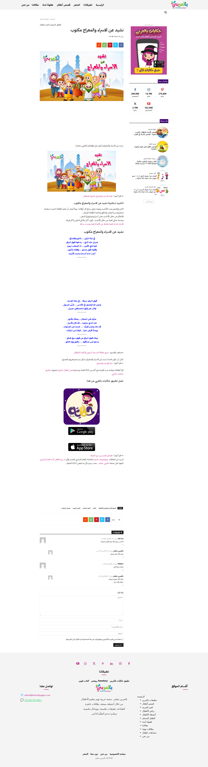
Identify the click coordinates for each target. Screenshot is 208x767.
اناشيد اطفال (45, 25)
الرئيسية (52, 19)
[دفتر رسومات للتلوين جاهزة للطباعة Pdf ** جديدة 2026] (162, 161)
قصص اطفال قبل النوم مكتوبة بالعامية (145, 147)
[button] (165, 12)
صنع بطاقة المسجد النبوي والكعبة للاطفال (91, 352)
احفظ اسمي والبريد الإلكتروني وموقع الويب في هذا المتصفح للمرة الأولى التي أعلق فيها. (94, 639)
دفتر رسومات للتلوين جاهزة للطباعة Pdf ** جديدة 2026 (146, 162)
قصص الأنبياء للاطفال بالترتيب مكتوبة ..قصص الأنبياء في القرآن (145, 133)
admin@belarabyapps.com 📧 (35, 695)
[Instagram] (120, 664)
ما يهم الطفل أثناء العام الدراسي (52, 459)
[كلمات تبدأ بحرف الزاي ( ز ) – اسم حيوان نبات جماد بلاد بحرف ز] (162, 176)
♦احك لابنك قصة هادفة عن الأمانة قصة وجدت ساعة (102, 224)
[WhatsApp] (104, 45)
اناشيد (94, 508)
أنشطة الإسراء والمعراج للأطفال (107, 508)
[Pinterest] (110, 45)
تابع (149, 88)
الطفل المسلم (44, 19)
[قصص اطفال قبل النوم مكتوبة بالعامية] (162, 147)
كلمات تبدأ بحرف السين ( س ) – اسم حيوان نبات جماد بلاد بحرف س (145, 191)
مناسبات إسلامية (66, 508)
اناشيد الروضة (76, 508)
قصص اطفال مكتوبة (66, 370)
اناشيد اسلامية (86, 508)
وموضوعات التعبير (100, 459)
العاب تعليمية (152, 173)
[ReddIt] (99, 45)
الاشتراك (148, 102)
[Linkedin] (111, 664)
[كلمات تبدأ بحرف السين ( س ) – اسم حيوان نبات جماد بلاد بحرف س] (162, 190)
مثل (135, 88)
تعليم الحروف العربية (150, 187)
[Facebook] (121, 45)
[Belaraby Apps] (179, 5)
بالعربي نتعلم (104, 463)
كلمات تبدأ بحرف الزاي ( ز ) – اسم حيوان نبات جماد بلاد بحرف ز (144, 177)
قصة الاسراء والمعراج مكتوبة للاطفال (97, 196)
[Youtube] (78, 664)
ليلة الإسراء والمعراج (104, 363)
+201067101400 (33, 700)
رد (123, 544)
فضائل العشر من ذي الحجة (101, 455)
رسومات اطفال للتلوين (149, 158)
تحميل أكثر (149, 202)
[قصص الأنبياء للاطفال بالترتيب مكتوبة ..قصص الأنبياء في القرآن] (162, 132)
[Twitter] (115, 45)
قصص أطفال (152, 144)
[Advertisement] (82, 124)
